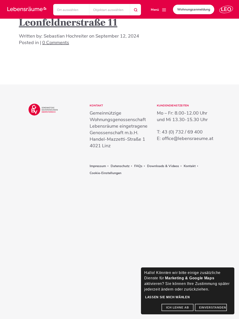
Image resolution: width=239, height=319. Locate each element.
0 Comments (55, 42)
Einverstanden (212, 307)
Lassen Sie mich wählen (167, 297)
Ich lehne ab (177, 307)
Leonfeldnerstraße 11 (68, 23)
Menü (155, 9)
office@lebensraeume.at (187, 138)
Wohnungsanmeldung (193, 9)
